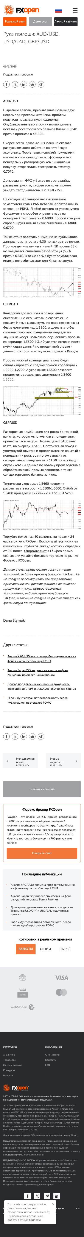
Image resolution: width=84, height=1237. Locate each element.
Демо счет (40, 21)
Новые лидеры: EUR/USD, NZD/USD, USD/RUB (57, 761)
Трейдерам (9, 1060)
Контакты (50, 1060)
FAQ (47, 1065)
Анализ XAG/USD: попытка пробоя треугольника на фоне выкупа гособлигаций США (43, 886)
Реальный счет (15, 21)
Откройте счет (35, 551)
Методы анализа (12, 1065)
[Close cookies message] (52, 1203)
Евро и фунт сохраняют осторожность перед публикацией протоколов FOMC (41, 923)
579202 (66, 1116)
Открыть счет (42, 853)
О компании (52, 1054)
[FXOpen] (22, 10)
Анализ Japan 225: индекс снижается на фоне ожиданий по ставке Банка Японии (41, 897)
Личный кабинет (65, 21)
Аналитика (9, 1054)
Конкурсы (9, 1070)
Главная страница (42, 789)
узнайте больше (33, 556)
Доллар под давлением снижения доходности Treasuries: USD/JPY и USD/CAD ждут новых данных (42, 911)
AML (78, 1208)
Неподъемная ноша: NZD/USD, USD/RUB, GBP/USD (25, 761)
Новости (8, 1075)
